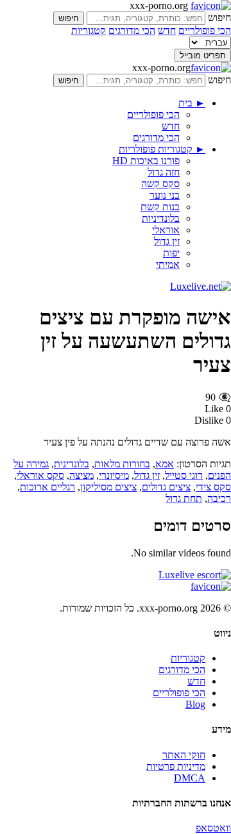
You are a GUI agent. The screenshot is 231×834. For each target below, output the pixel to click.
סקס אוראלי (40, 475)
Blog (195, 704)
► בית (191, 102)
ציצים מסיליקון (108, 486)
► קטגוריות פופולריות (162, 149)
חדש (167, 30)
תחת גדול (184, 498)
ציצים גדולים (166, 486)
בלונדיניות (161, 218)
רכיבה (219, 498)
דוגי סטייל (184, 475)
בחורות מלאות (122, 463)
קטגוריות (88, 30)
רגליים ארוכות (47, 486)
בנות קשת (160, 206)
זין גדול (167, 241)
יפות (171, 252)
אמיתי (168, 264)
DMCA (189, 777)
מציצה (81, 475)
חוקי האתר (183, 754)
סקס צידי (213, 486)
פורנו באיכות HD (146, 160)
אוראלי (166, 229)
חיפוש (219, 17)
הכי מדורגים (131, 30)
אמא (164, 463)
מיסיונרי (114, 475)
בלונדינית (71, 463)
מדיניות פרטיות (175, 766)
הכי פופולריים (204, 30)
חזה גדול (164, 172)
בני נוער (165, 195)
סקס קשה (160, 183)
